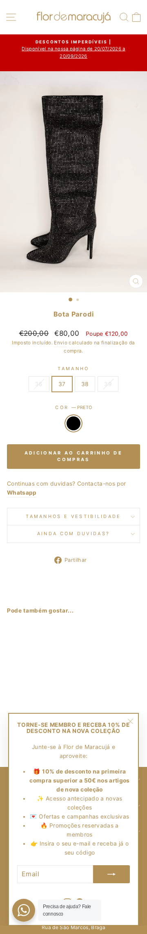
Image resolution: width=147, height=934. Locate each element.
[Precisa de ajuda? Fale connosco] (23, 910)
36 (39, 384)
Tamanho (73, 368)
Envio (60, 343)
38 (85, 384)
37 (62, 384)
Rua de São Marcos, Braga (73, 927)
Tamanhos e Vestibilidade (73, 516)
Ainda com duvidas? (73, 533)
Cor (73, 407)
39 (108, 384)
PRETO (73, 423)
